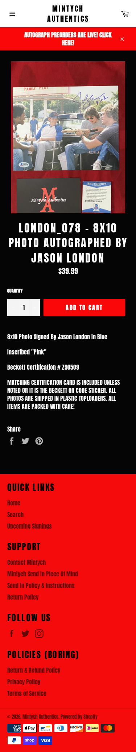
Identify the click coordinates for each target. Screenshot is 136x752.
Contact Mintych (26, 562)
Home (13, 503)
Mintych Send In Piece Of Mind (42, 574)
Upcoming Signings (29, 526)
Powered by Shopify (79, 716)
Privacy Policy (23, 681)
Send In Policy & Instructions (41, 585)
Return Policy (22, 597)
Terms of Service (26, 693)
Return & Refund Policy (33, 670)
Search (15, 514)
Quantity (14, 291)
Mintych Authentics (68, 14)
